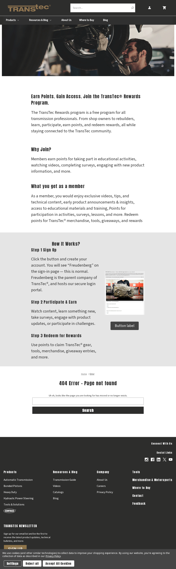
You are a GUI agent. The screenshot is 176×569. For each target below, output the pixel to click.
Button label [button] (124, 325)
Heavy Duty (10, 492)
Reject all (32, 563)
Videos (56, 486)
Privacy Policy (105, 492)
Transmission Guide (64, 480)
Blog (105, 20)
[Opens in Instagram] (146, 459)
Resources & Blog (39, 20)
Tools (136, 472)
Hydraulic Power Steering (19, 498)
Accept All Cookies (59, 563)
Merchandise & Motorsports (152, 480)
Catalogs (58, 492)
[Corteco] (19, 511)
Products (11, 20)
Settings (13, 563)
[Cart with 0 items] (164, 8)
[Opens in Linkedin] (158, 459)
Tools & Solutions (14, 504)
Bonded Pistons (13, 486)
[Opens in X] (164, 459)
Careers (101, 486)
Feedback (138, 503)
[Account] (149, 8)
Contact (137, 496)
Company (103, 472)
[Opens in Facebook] (152, 459)
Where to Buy (86, 20)
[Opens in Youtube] (170, 459)
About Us (66, 20)
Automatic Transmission (18, 480)
